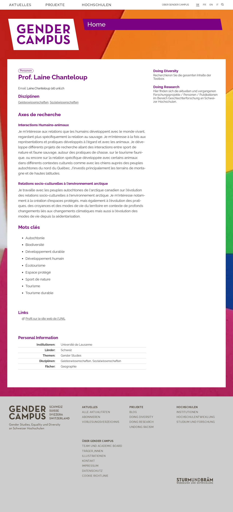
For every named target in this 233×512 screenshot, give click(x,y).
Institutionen (187, 412)
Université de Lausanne (76, 344)
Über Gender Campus (175, 4)
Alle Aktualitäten (96, 412)
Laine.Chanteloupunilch (45, 88)
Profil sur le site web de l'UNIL (45, 318)
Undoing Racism (141, 426)
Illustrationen (94, 455)
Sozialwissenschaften (64, 102)
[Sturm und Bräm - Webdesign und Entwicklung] (195, 480)
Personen (26, 70)
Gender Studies (71, 355)
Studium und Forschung (196, 421)
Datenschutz (92, 470)
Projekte (55, 5)
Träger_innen (92, 450)
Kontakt (88, 460)
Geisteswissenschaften (33, 102)
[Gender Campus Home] (43, 34)
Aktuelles (20, 5)
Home (96, 24)
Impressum (90, 465)
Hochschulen (97, 5)
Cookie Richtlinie (95, 475)
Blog (133, 412)
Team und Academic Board (102, 445)
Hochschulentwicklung (196, 416)
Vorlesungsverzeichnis (100, 421)
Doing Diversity (165, 71)
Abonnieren (91, 416)
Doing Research (166, 87)
